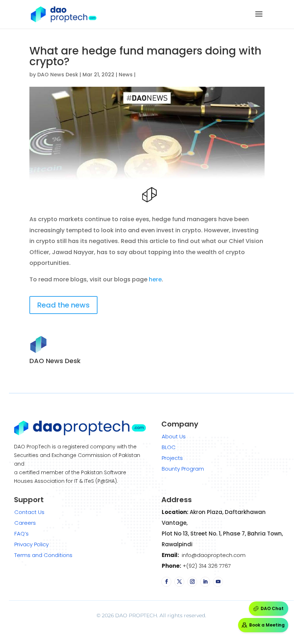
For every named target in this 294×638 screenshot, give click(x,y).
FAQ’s (21, 533)
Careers (25, 523)
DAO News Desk (57, 74)
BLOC (169, 447)
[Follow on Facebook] (166, 582)
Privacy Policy (31, 544)
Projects (172, 458)
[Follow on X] (179, 582)
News (126, 74)
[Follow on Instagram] (192, 582)
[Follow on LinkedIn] (205, 582)
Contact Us (29, 512)
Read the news (63, 305)
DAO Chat (272, 608)
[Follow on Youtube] (218, 582)
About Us (174, 436)
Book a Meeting (267, 625)
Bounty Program (183, 468)
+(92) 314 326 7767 (206, 566)
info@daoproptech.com (213, 555)
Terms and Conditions (43, 555)
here (155, 279)
